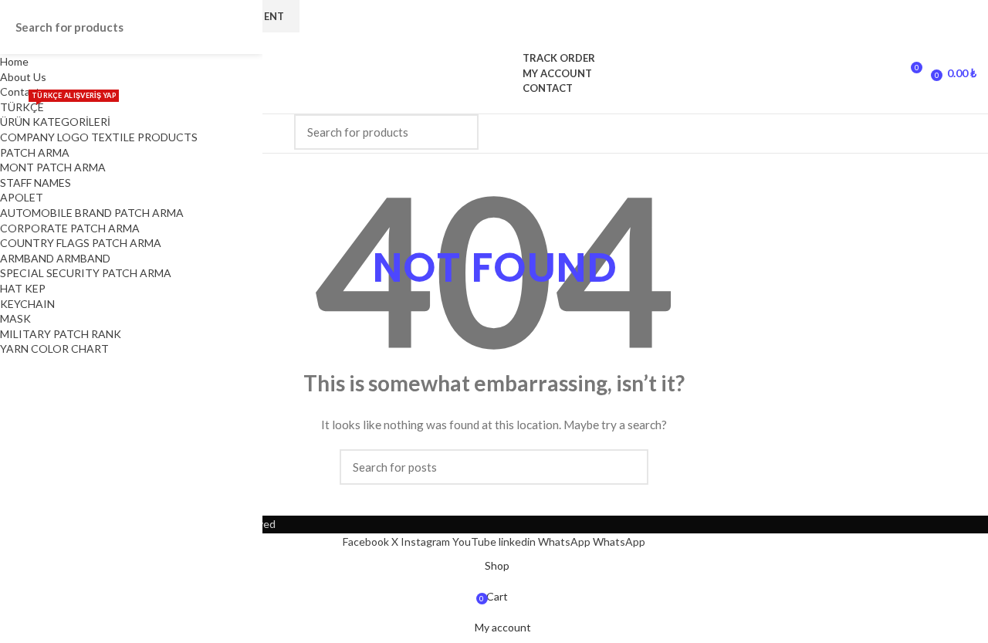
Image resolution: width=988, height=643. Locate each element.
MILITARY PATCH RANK (60, 333)
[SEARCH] (457, 132)
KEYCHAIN (27, 303)
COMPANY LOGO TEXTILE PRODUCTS (99, 137)
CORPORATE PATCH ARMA (70, 228)
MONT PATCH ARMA (53, 167)
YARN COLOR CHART (54, 348)
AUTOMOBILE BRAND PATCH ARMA (92, 212)
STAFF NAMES (35, 182)
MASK (15, 318)
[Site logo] (494, 72)
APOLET (21, 197)
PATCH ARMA (34, 152)
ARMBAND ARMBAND (55, 258)
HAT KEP (23, 288)
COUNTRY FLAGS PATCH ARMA (80, 242)
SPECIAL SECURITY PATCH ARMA (85, 272)
